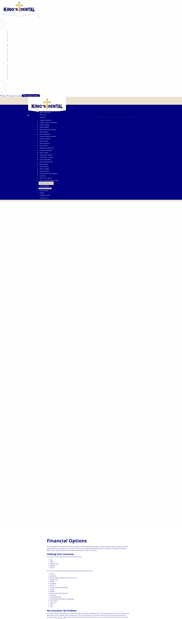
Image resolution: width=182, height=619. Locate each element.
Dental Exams (14, 46)
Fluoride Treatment (16, 54)
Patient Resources (10, 81)
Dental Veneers (15, 35)
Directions (11, 96)
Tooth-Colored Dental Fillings (20, 79)
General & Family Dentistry (16, 42)
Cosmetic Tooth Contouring (19, 31)
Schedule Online (12, 90)
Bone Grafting (15, 65)
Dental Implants (15, 71)
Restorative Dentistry (14, 63)
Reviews (9, 88)
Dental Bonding (15, 33)
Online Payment (12, 83)
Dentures (13, 75)
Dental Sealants (15, 48)
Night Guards (14, 56)
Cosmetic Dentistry (13, 29)
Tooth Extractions (16, 61)
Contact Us (8, 92)
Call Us (19, 96)
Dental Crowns (15, 69)
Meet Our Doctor (13, 23)
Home (6, 19)
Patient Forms (11, 86)
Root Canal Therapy (16, 77)
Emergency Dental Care (18, 52)
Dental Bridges (15, 67)
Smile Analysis (14, 38)
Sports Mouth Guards (17, 60)
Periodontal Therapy (17, 58)
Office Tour (11, 25)
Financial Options (13, 84)
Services (6, 27)
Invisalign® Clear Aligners (19, 37)
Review (4, 96)
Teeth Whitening (15, 40)
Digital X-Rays (14, 50)
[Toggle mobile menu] (39, 16)
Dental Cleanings (16, 44)
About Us (7, 21)
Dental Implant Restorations (20, 73)
